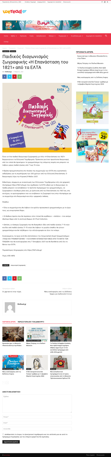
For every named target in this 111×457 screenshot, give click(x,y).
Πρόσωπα (23, 36)
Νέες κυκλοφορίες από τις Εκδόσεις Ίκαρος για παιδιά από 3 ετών (58, 293)
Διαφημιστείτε (42, 2)
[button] (106, 36)
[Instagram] (105, 1)
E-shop (6, 42)
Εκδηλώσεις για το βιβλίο (33, 340)
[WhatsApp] (19, 76)
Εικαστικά (20, 48)
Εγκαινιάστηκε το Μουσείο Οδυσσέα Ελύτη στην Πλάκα (92, 57)
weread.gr (7, 455)
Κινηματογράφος (55, 340)
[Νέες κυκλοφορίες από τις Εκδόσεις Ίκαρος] (13, 362)
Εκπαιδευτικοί (41, 36)
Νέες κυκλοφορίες (8, 369)
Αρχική (4, 48)
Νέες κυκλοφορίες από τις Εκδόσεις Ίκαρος (92, 77)
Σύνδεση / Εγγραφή (30, 2)
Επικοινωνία (66, 2)
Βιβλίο (13, 36)
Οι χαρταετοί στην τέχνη (11, 292)
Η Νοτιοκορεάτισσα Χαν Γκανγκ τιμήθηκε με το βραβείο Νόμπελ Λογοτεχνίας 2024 (37, 374)
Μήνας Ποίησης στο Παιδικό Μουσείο (90, 63)
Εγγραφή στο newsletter (54, 2)
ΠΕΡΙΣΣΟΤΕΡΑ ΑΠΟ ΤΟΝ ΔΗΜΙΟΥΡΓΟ (31, 322)
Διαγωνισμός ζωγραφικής (18, 265)
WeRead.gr (8, 72)
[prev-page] (3, 382)
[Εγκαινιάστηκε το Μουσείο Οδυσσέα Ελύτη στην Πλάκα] (13, 334)
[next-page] (7, 382)
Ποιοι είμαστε (90, 455)
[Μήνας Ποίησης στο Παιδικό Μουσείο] (37, 334)
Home (6, 36)
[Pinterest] (14, 76)
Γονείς (31, 36)
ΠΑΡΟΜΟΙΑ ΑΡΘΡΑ (9, 322)
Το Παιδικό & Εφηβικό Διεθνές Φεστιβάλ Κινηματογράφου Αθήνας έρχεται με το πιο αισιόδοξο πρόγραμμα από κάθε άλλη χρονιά (60, 348)
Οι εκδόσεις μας (76, 36)
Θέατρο (51, 36)
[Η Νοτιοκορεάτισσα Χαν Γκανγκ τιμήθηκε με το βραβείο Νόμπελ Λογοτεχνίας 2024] (37, 362)
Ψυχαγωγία (62, 36)
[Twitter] (107, 1)
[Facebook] (102, 1)
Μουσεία (5, 340)
